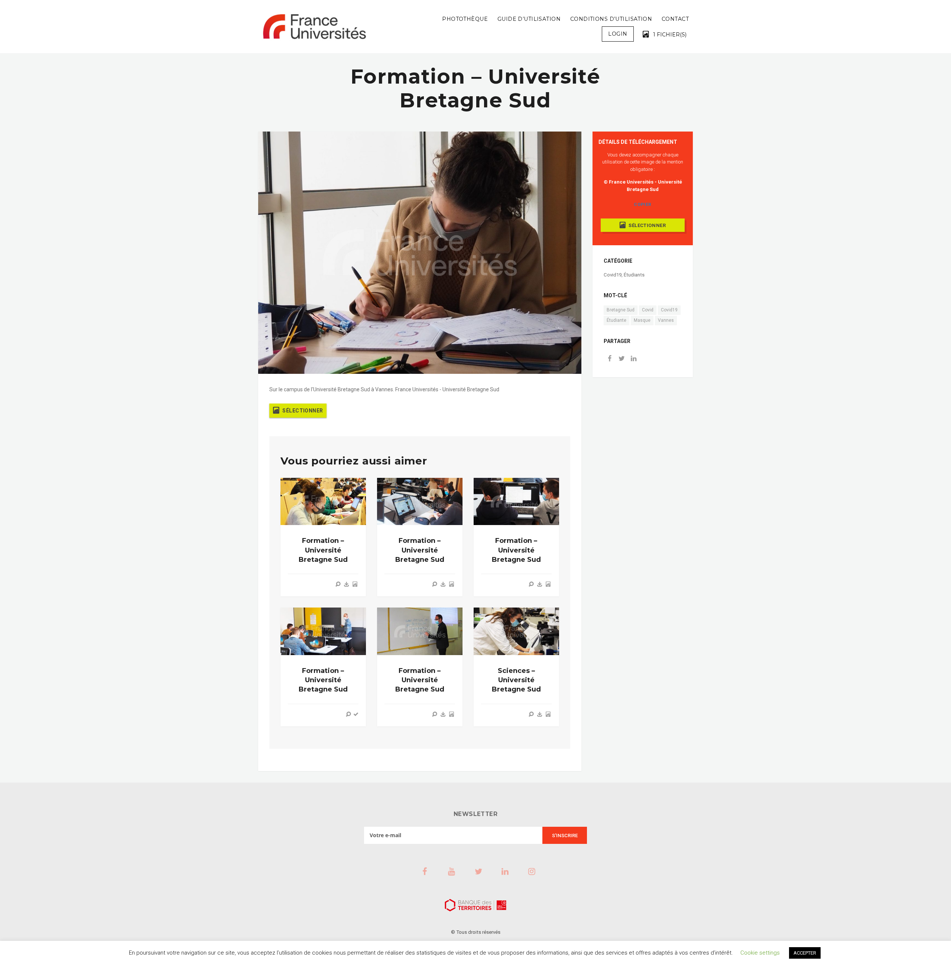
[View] (338, 584)
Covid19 (612, 275)
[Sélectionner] (354, 584)
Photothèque (465, 19)
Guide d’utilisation (529, 19)
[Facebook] (610, 359)
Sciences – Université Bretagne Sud (516, 680)
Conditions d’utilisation (611, 19)
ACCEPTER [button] (804, 953)
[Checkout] (355, 714)
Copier (642, 204)
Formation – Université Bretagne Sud (323, 550)
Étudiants (634, 275)
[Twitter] (621, 359)
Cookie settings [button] (760, 952)
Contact (675, 19)
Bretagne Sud (620, 310)
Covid (647, 310)
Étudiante (616, 320)
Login (617, 33)
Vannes (666, 320)
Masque (642, 320)
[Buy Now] (346, 584)
